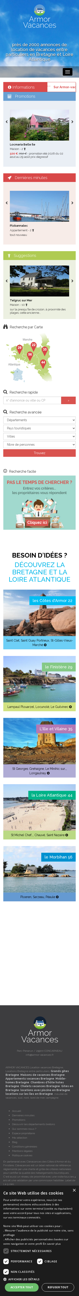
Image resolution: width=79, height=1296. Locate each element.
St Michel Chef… (22, 835)
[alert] (39, 1241)
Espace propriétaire (23, 1133)
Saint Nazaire (56, 835)
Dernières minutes (23, 1115)
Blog (14, 1142)
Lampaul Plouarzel (20, 707)
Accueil (16, 1110)
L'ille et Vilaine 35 (56, 728)
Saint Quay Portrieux (35, 640)
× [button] (74, 1190)
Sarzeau (38, 897)
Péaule (50, 897)
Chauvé (39, 835)
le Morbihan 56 (58, 857)
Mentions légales (22, 1151)
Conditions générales (24, 1146)
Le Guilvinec (59, 707)
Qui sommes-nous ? (24, 1128)
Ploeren (25, 897)
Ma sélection (19, 1137)
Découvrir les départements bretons (33, 1124)
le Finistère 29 (58, 667)
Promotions (18, 1119)
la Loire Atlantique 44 (52, 795)
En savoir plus (52, 1244)
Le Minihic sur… (55, 768)
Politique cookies (22, 1155)
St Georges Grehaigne (28, 768)
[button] (39, 1279)
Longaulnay (37, 773)
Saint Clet (12, 640)
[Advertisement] (39, 948)
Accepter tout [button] (22, 1287)
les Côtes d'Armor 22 (52, 600)
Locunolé (42, 707)
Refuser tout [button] (58, 1287)
